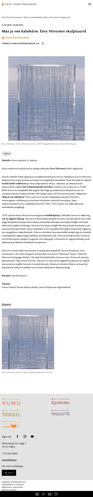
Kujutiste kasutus (9, 490)
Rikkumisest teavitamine (12, 487)
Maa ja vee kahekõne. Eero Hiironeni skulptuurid (47, 17)
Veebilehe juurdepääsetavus (14, 482)
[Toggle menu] (89, 4)
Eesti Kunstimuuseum (12, 17)
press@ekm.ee (9, 459)
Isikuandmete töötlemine (13, 484)
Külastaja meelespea (10, 492)
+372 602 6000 (9, 453)
